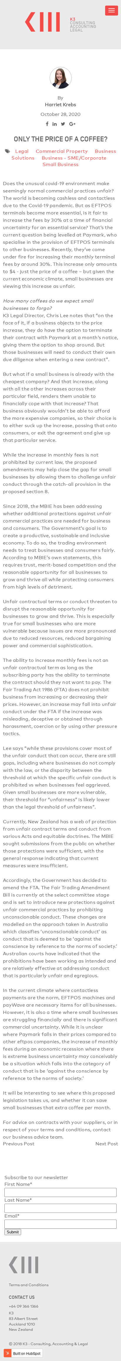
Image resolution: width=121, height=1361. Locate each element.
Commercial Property (62, 151)
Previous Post (18, 1144)
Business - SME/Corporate (74, 158)
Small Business (61, 164)
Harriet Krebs (60, 104)
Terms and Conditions (28, 1284)
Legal (22, 151)
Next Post (106, 1144)
